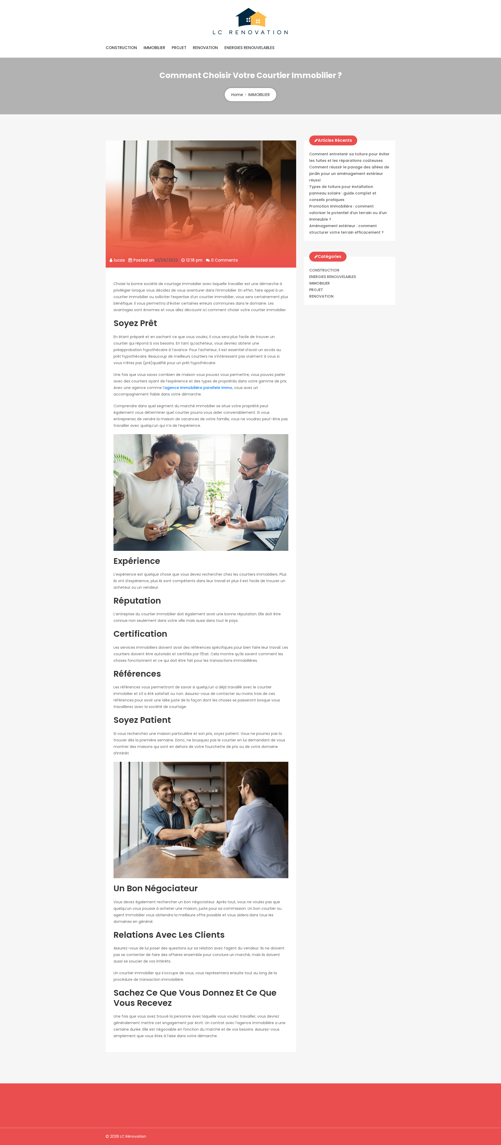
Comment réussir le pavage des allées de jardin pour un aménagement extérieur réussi (349, 173)
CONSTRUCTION (121, 47)
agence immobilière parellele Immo (198, 387)
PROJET (179, 47)
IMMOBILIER (154, 47)
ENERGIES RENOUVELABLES (249, 47)
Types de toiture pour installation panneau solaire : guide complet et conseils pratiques (342, 193)
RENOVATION (205, 47)
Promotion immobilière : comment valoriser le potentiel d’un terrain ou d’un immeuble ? (348, 213)
